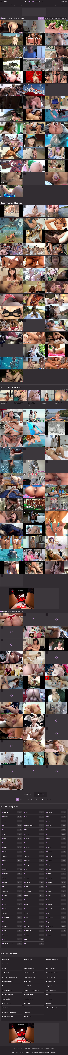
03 (25, 799)
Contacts (16, 1052)
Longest (65, 18)
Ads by (64, 389)
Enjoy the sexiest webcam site (19, 402)
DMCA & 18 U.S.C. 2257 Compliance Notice (45, 1052)
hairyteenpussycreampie (25, 5)
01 (17, 799)
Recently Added (49, 18)
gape (65, 5)
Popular (41, 18)
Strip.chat (3, 403)
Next (39, 794)
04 (28, 799)
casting (61, 5)
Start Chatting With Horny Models (33, 402)
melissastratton (37, 5)
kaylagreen (14, 5)
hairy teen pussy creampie (50, 5)
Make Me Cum (4, 402)
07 (39, 799)
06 (36, 799)
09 (47, 799)
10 (50, 799)
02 (21, 799)
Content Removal (25, 1052)
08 (43, 799)
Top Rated (58, 18)
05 (32, 799)
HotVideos (34, 1)
